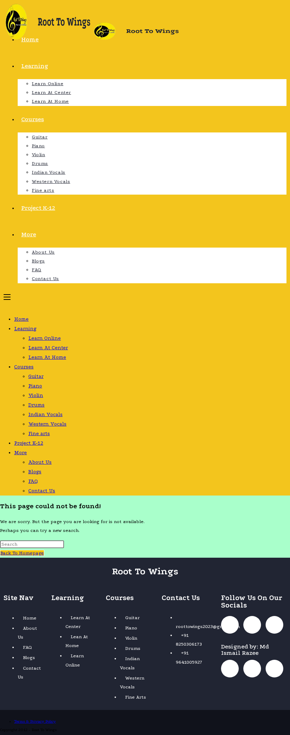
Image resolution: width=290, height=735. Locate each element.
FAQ (33, 481)
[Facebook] (230, 625)
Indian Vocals (45, 414)
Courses (24, 367)
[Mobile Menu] (7, 297)
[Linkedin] (230, 668)
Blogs (34, 472)
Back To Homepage (22, 553)
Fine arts (39, 434)
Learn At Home (47, 357)
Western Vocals (47, 424)
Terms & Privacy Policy (35, 721)
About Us (40, 462)
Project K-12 (28, 443)
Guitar (36, 376)
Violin (35, 395)
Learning (25, 329)
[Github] (252, 668)
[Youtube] (274, 625)
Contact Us (41, 491)
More (20, 453)
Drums (36, 405)
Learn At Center (48, 348)
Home (21, 319)
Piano (35, 386)
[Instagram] (252, 625)
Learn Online (44, 338)
